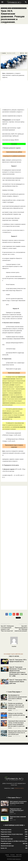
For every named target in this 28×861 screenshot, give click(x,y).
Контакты (12, 854)
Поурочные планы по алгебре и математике (14, 841)
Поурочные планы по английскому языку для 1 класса (17, 810)
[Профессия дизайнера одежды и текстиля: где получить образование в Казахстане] (4, 706)
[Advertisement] (14, 38)
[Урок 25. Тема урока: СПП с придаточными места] (5, 661)
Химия (9, 8)
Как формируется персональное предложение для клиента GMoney (17, 696)
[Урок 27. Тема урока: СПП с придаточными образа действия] (5, 681)
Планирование (9, 5)
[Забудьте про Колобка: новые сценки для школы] (4, 716)
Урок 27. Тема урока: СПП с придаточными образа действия (18, 681)
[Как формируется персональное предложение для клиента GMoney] (4, 697)
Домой (2, 5)
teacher (4, 53)
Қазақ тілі (4, 848)
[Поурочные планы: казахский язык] (5, 818)
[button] (26, 2)
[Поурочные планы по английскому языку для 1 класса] (5, 810)
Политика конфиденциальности (14, 856)
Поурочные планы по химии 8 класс (19, 8)
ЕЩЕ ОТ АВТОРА (14, 656)
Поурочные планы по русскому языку (12, 834)
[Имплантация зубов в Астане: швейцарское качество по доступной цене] (4, 733)
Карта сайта (19, 854)
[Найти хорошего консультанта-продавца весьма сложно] (5, 803)
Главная (7, 854)
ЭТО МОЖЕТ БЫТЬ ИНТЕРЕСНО (13, 654)
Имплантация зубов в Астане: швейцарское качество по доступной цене (17, 732)
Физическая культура (7, 845)
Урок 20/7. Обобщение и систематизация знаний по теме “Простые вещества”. (7, 628)
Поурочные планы (6, 829)
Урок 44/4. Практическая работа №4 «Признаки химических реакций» (21, 628)
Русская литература (7, 839)
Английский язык (6, 843)
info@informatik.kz (19, 788)
